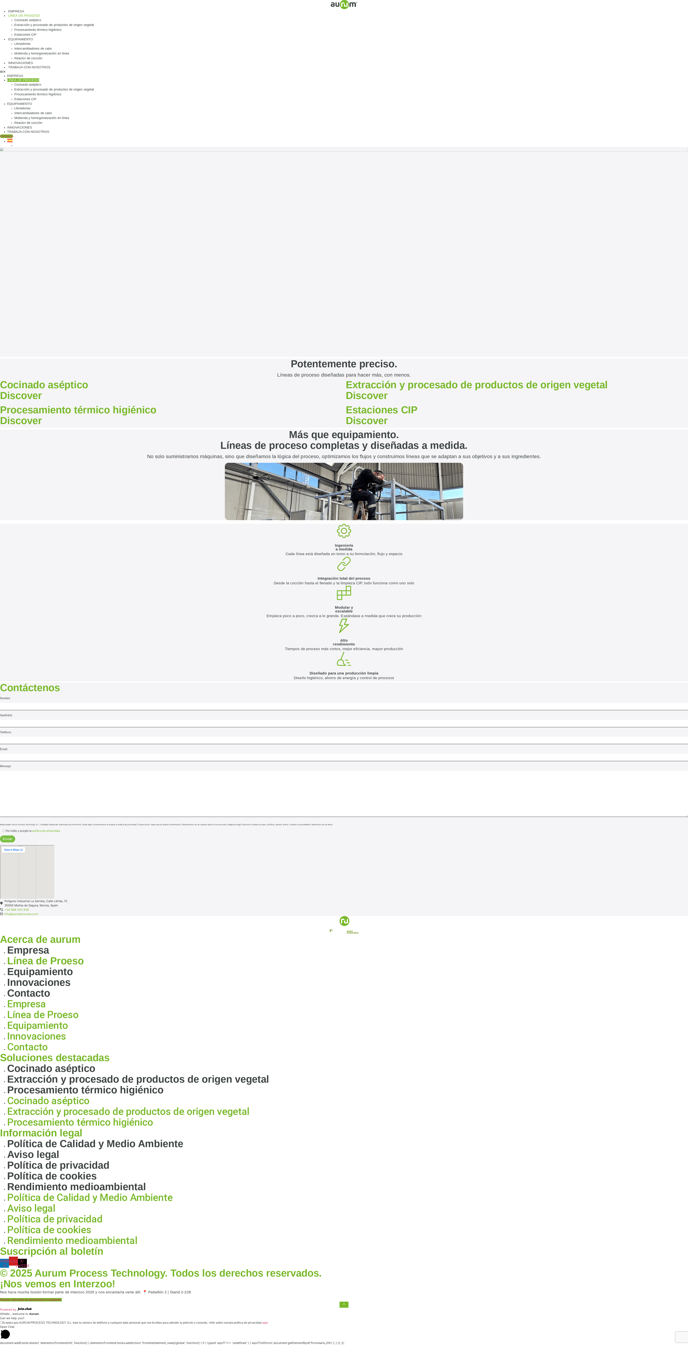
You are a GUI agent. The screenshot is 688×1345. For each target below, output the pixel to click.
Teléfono (5, 732)
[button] (344, 71)
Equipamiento (20, 39)
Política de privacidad (58, 1165)
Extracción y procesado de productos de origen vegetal (54, 25)
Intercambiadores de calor (33, 48)
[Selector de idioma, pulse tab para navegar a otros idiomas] (10, 141)
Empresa (16, 11)
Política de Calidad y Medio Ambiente (95, 1143)
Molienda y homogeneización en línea (41, 53)
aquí (265, 1322)
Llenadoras (22, 44)
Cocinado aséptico (27, 20)
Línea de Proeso (45, 960)
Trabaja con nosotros (29, 67)
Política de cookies (52, 1176)
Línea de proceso (24, 15)
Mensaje (5, 766)
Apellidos (6, 715)
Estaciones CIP (25, 34)
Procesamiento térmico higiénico (37, 30)
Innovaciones (20, 63)
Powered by (8, 1309)
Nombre (5, 698)
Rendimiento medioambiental (76, 1186)
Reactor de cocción (28, 58)
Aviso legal (33, 1154)
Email (4, 749)
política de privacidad (46, 830)
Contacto (28, 993)
